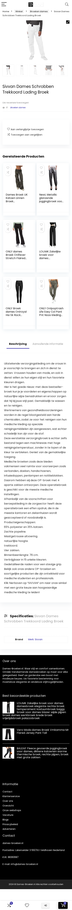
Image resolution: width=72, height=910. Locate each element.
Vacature (8, 815)
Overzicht (8, 805)
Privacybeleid (10, 824)
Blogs (6, 819)
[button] (67, 22)
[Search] (67, 4)
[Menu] (4, 4)
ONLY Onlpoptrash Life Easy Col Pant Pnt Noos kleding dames (51, 313)
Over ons (8, 801)
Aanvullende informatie (47, 344)
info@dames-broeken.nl (24, 864)
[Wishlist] (27, 905)
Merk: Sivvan (35, 639)
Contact (7, 791)
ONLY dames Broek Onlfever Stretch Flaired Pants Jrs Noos (16, 256)
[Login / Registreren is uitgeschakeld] (45, 905)
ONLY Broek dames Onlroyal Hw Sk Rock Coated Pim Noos (17, 313)
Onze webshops (12, 810)
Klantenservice (11, 796)
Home (6, 11)
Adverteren (9, 829)
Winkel (19, 11)
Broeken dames (39, 11)
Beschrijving (18, 344)
